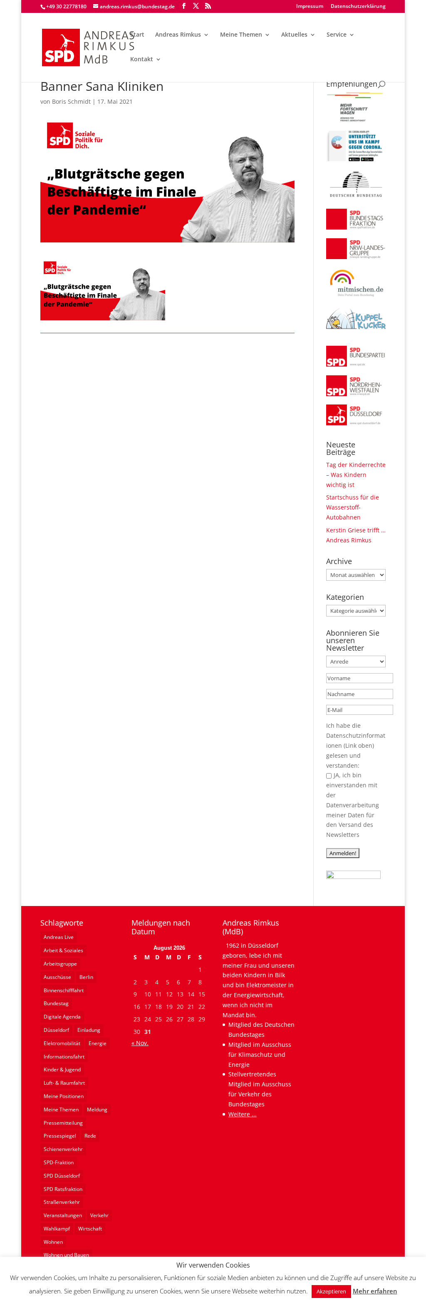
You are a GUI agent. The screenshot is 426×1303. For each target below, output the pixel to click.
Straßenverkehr (62, 1202)
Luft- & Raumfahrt (64, 1082)
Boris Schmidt (71, 101)
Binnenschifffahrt (64, 990)
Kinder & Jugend (62, 1069)
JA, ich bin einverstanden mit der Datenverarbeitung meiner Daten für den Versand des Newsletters (352, 805)
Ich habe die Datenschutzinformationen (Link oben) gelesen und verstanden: (355, 745)
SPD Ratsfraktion (63, 1189)
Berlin (86, 977)
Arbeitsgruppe (60, 963)
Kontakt (141, 59)
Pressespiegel (60, 1135)
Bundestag (56, 1003)
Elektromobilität (62, 1043)
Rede (90, 1135)
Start (137, 35)
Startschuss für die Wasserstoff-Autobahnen (352, 507)
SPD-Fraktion (59, 1162)
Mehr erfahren (375, 1291)
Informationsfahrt (64, 1056)
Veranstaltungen (63, 1215)
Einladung (88, 1029)
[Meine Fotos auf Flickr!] (353, 877)
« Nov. (140, 1043)
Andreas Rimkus (178, 35)
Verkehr (99, 1215)
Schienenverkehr (63, 1149)
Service (337, 35)
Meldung (97, 1109)
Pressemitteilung (63, 1122)
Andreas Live (59, 937)
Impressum (309, 7)
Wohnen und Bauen (66, 1254)
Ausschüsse (57, 977)
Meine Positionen (64, 1096)
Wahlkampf (57, 1228)
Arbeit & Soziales (63, 950)
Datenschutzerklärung (358, 7)
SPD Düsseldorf (62, 1175)
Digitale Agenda (62, 1016)
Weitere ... (242, 1114)
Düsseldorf (56, 1029)
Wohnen (53, 1242)
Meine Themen (241, 35)
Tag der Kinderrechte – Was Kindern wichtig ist (356, 475)
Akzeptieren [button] (331, 1291)
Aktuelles (294, 35)
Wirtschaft (90, 1228)
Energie (97, 1043)
